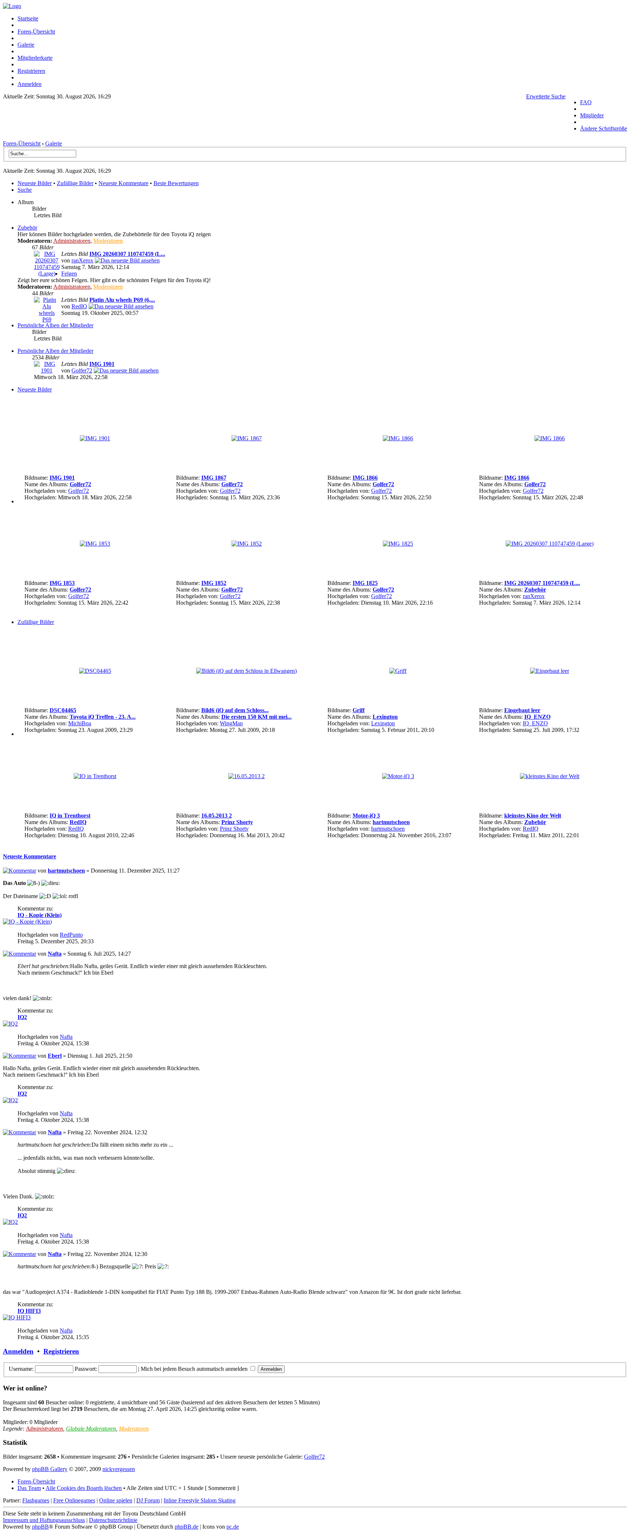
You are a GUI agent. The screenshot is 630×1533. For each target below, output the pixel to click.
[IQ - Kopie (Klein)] (27, 921)
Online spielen (115, 1500)
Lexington (385, 717)
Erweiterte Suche (545, 96)
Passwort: (86, 1369)
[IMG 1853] (95, 544)
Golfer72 (81, 370)
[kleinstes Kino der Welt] (549, 776)
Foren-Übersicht (36, 31)
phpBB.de (186, 1527)
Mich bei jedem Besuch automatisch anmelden (195, 1369)
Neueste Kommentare (123, 183)
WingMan (231, 723)
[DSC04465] (95, 671)
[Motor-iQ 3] (398, 776)
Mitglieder (592, 115)
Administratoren (71, 241)
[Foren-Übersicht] (12, 6)
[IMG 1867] (247, 438)
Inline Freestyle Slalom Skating (200, 1500)
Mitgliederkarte (35, 58)
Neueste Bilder (35, 183)
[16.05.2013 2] (246, 776)
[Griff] (398, 671)
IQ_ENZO (537, 717)
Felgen (69, 273)
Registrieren (31, 71)
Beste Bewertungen (176, 183)
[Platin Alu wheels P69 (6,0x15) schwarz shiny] (121, 306)
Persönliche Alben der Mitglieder (55, 325)
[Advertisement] (284, 122)
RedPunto (71, 935)
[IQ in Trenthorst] (95, 776)
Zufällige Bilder (75, 183)
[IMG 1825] (398, 544)
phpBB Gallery (49, 1469)
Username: (21, 1369)
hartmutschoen (391, 822)
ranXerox (82, 260)
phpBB (40, 1527)
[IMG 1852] (247, 544)
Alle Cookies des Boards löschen (84, 1488)
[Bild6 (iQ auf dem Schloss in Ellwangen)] (246, 671)
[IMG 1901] (46, 370)
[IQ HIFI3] (17, 1317)
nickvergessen (118, 1469)
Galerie (26, 45)
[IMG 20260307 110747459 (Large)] (46, 273)
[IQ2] (10, 1024)
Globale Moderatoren (91, 1428)
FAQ (586, 102)
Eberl (55, 1056)
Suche (25, 190)
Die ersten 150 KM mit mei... (256, 717)
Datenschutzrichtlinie (113, 1520)
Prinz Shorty (237, 822)
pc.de (232, 1527)
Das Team (29, 1488)
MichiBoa (79, 723)
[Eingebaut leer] (549, 671)
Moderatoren (108, 241)
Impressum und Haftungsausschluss (44, 1520)
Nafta (55, 954)
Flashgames (35, 1500)
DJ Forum (148, 1500)
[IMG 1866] (398, 438)
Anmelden (30, 84)
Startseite (28, 18)
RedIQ (79, 306)
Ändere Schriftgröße (603, 128)
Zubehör (27, 228)
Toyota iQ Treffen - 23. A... (103, 717)
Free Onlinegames (74, 1500)
